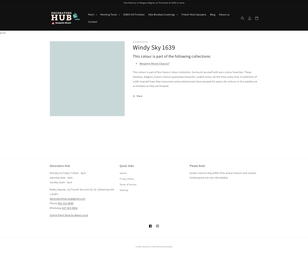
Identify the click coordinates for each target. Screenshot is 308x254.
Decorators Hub (148, 246)
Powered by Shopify (164, 246)
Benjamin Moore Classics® (155, 63)
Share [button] (139, 96)
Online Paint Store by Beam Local (69, 215)
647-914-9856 (69, 208)
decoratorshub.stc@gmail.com (67, 198)
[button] (92, 14)
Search (123, 173)
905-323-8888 (65, 203)
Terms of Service (128, 184)
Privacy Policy (127, 178)
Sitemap (124, 190)
